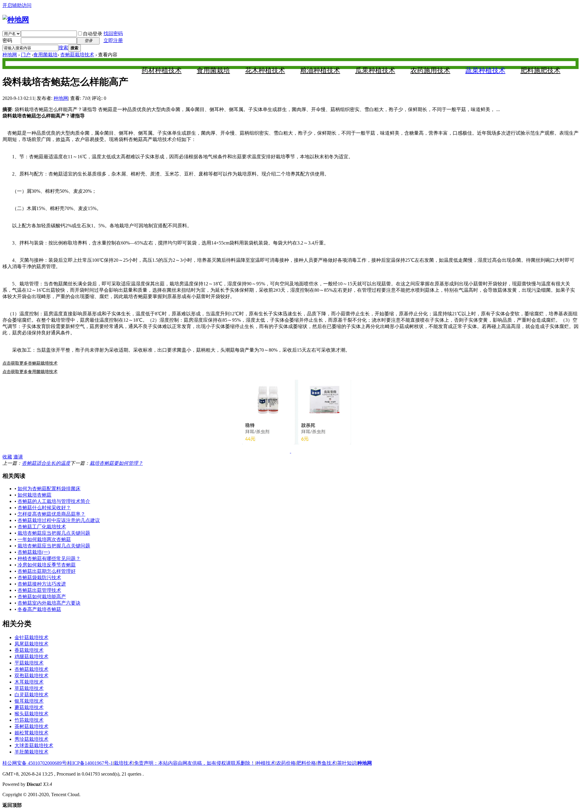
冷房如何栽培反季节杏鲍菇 (47, 564)
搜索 (63, 47)
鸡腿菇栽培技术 (31, 656)
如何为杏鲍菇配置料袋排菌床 (49, 488)
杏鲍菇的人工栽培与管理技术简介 (54, 501)
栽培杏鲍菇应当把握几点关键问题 (54, 533)
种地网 (9, 54)
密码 (7, 40)
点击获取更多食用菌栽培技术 (29, 371)
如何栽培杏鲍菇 (34, 494)
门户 (26, 54)
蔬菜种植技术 (485, 70)
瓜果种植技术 (375, 70)
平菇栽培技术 (29, 662)
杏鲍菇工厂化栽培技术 (42, 526)
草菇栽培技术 (29, 688)
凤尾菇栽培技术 (31, 643)
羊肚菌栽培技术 (31, 751)
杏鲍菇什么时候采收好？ (44, 507)
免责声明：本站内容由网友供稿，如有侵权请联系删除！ (194, 763)
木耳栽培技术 (29, 682)
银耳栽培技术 (29, 701)
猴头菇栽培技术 (31, 713)
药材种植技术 (162, 70)
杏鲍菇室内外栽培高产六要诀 (49, 603)
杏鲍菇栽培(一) (34, 552)
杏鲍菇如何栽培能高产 (42, 596)
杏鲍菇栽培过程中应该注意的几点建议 (59, 520)
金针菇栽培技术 (31, 637)
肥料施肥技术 (540, 70)
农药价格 (286, 763)
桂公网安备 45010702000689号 (34, 763)
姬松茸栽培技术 (31, 732)
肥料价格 (306, 763)
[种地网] (15, 20)
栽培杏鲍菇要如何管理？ (116, 463)
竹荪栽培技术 (29, 720)
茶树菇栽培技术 (31, 726)
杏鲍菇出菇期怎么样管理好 (47, 571)
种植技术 (265, 763)
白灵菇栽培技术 (31, 694)
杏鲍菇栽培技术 (77, 54)
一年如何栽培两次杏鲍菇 (44, 539)
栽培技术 (123, 763)
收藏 (7, 456)
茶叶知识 (346, 763)
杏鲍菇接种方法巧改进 (42, 583)
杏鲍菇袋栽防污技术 (39, 577)
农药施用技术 (430, 70)
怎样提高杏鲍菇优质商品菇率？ (51, 514)
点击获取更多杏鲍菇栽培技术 (29, 363)
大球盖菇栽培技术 (34, 745)
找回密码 (113, 33)
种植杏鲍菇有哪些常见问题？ (49, 558)
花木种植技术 (265, 70)
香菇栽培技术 (29, 650)
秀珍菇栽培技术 (31, 739)
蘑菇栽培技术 (29, 707)
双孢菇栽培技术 (31, 675)
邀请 (18, 456)
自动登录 (92, 33)
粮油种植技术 (320, 70)
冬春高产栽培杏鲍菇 (39, 609)
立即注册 (113, 40)
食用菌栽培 (45, 54)
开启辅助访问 (16, 5)
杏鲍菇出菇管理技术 (39, 590)
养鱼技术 (326, 763)
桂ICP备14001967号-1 (90, 763)
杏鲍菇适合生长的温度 (46, 463)
